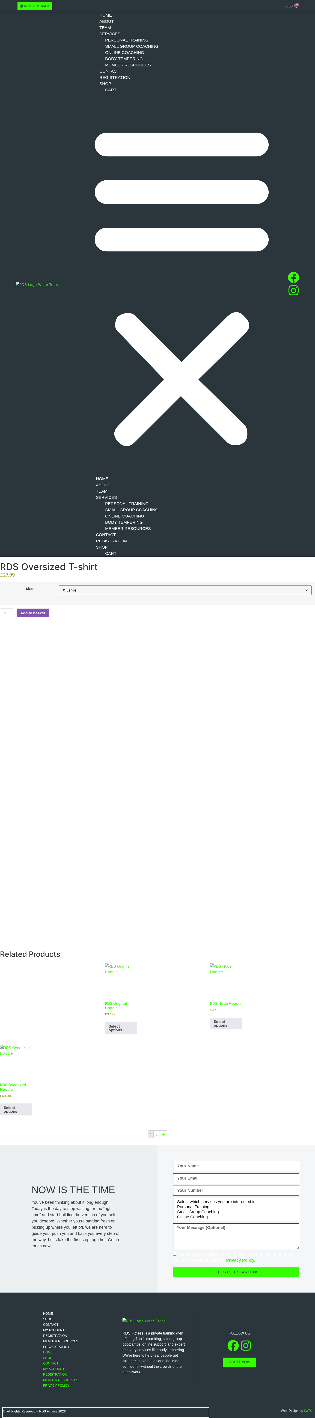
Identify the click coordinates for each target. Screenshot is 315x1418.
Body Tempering (124, 58)
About (106, 21)
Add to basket (32, 613)
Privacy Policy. (240, 1260)
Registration (114, 77)
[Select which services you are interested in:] (235, 1201)
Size (29, 588)
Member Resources (128, 65)
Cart (110, 90)
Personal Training (127, 40)
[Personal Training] (235, 1207)
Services (109, 34)
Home (105, 15)
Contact (109, 71)
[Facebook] (293, 277)
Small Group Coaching (131, 46)
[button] (182, 284)
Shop (105, 83)
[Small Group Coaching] (235, 1212)
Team (105, 27)
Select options (115, 1028)
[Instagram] (293, 290)
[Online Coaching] (235, 1217)
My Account (54, 1330)
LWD (307, 1410)
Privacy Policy (56, 1347)
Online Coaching (124, 52)
